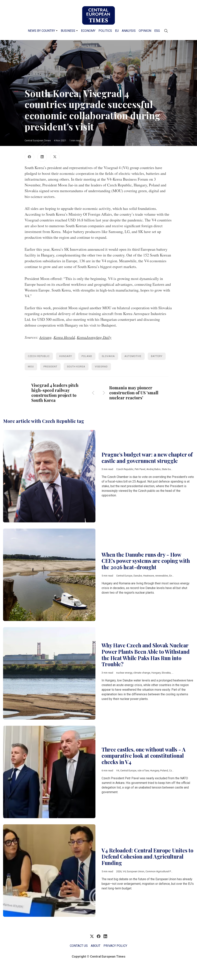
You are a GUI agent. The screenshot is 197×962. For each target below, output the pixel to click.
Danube (138, 575)
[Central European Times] (98, 15)
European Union (135, 871)
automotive (132, 356)
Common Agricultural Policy (160, 871)
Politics (105, 31)
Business (68, 31)
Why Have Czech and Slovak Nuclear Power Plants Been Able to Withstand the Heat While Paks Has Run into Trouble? (145, 655)
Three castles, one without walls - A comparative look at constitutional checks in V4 (143, 755)
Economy (88, 31)
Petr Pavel (140, 469)
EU (117, 31)
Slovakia (108, 356)
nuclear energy (124, 672)
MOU (31, 366)
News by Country (41, 31)
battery (156, 356)
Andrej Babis (153, 469)
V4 (117, 770)
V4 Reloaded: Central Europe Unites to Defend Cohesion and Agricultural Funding (147, 856)
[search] (166, 31)
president (50, 366)
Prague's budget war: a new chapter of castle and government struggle (147, 457)
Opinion (145, 31)
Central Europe (124, 575)
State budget (169, 469)
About (95, 946)
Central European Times (38, 140)
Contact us (79, 946)
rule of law (143, 770)
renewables (161, 575)
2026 (119, 871)
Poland (87, 356)
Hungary (65, 356)
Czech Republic (39, 356)
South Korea (76, 366)
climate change (141, 672)
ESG (157, 31)
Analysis (129, 31)
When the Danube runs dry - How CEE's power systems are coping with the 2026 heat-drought (146, 561)
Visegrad (101, 366)
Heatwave (148, 575)
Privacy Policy (115, 946)
